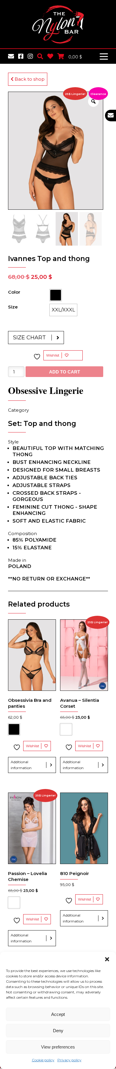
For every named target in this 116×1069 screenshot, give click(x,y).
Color (14, 292)
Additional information (21, 765)
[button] (107, 959)
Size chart (29, 337)
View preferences (58, 1046)
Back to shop (29, 79)
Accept (58, 1014)
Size (13, 307)
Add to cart (64, 371)
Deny (58, 1030)
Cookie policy (43, 1060)
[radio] (56, 295)
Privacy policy (69, 1060)
